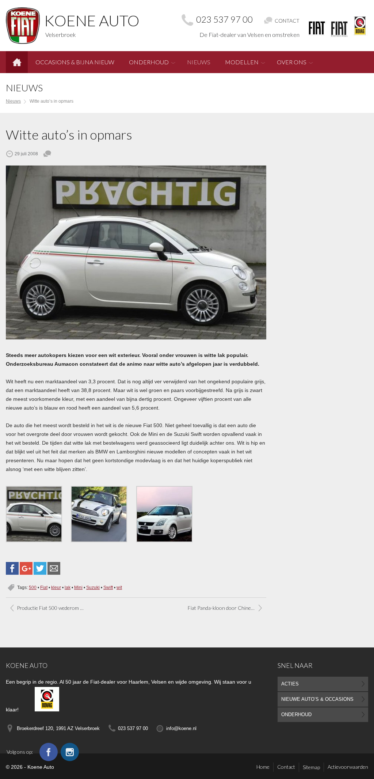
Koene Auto (26, 665)
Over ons (291, 61)
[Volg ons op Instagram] (70, 752)
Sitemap (311, 767)
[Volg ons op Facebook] (48, 752)
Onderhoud (149, 61)
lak (67, 587)
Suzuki (93, 587)
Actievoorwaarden (348, 767)
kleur (56, 587)
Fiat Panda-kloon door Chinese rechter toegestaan (227, 608)
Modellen (242, 61)
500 (33, 587)
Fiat (43, 587)
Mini (78, 587)
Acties (290, 684)
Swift (108, 587)
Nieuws (198, 61)
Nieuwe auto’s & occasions (317, 699)
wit (119, 587)
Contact (286, 767)
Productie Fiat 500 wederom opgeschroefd (54, 608)
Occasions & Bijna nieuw (74, 61)
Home (17, 59)
